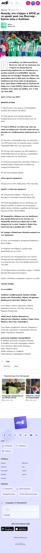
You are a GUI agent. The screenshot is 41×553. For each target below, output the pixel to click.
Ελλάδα (3, 474)
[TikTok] (26, 435)
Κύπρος (3, 463)
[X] (15, 435)
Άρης (16, 366)
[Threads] (20, 435)
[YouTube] (31, 435)
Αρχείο (24, 474)
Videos (24, 470)
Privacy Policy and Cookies (28, 494)
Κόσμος (3, 478)
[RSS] (36, 435)
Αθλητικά (4, 10)
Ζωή (23, 467)
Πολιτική (3, 467)
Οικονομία (4, 470)
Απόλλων (7, 366)
